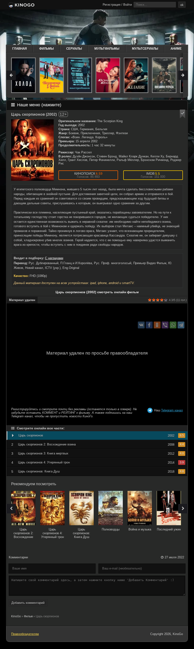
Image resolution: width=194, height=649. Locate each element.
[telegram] (181, 325)
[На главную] (21, 5)
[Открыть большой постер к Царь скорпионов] (32, 150)
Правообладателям (25, 634)
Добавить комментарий (27, 603)
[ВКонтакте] (141, 325)
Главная (19, 48)
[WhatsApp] (173, 325)
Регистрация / (112, 4)
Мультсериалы (145, 48)
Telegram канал (172, 410)
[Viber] (165, 325)
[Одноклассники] (157, 325)
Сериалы (74, 48)
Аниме (176, 48)
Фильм (28, 616)
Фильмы (46, 48)
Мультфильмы (106, 48)
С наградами (54, 258)
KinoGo (16, 616)
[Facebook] (149, 325)
